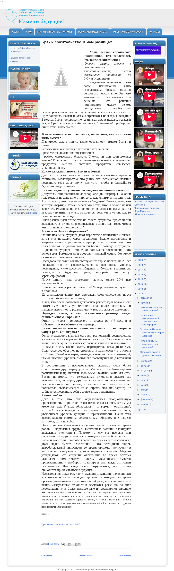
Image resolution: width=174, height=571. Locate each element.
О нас (28, 32)
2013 (140, 288)
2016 (140, 274)
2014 (140, 284)
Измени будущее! (85, 569)
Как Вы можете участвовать (128, 32)
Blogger (33, 212)
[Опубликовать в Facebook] (75, 544)
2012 (140, 293)
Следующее (46, 555)
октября (145, 360)
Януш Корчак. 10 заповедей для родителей (149, 344)
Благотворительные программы (55, 32)
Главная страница (85, 555)
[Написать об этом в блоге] (69, 544)
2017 (140, 269)
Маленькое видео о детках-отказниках (150, 353)
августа (145, 370)
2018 (140, 264)
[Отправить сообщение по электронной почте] (62, 543)
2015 (140, 279)
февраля (146, 399)
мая (143, 384)
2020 (140, 260)
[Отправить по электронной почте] (66, 544)
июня (144, 380)
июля (144, 375)
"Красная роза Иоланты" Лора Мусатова (147, 209)
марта (144, 394)
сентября (146, 365)
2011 (140, 409)
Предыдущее (125, 555)
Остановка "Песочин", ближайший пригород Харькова (152, 332)
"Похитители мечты (144, 214)
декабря (145, 297)
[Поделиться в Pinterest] (79, 544)
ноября (145, 302)
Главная (15, 32)
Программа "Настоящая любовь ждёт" (60, 524)
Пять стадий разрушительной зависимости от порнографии (149, 319)
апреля (145, 389)
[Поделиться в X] (72, 544)
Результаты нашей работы (92, 32)
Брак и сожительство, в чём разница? (151, 308)
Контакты (154, 32)
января (145, 404)
